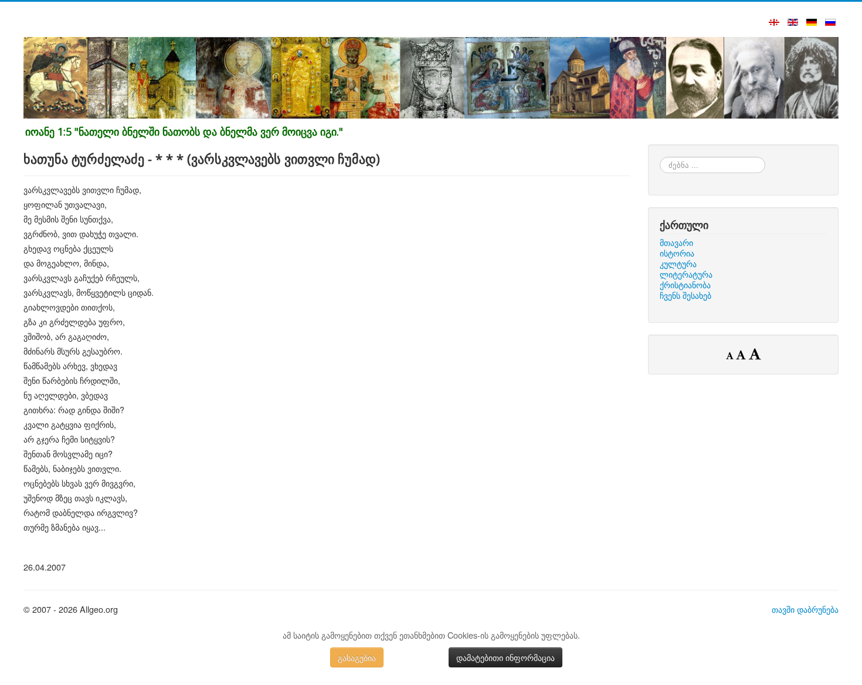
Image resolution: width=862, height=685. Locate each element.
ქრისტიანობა (685, 284)
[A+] (755, 353)
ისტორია (677, 253)
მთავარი (676, 242)
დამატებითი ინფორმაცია (505, 657)
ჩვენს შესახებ (685, 295)
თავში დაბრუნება (805, 609)
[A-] (731, 355)
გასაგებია (357, 657)
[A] (742, 354)
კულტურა (678, 263)
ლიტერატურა (686, 274)
